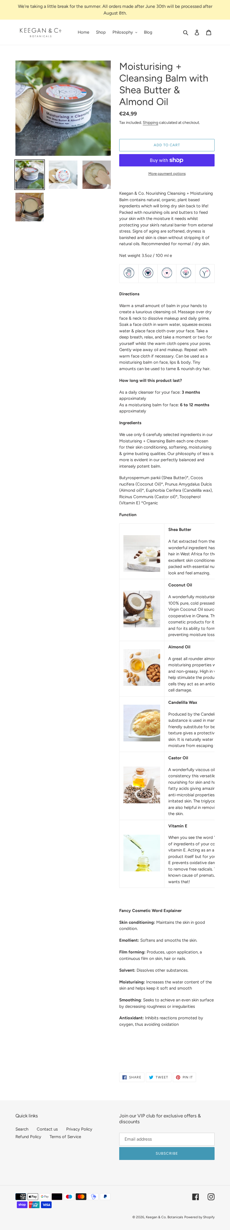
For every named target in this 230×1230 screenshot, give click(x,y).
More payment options (167, 173)
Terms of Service (65, 1136)
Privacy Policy (79, 1129)
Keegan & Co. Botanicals (164, 1217)
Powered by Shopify (199, 1217)
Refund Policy (28, 1136)
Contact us (47, 1129)
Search (21, 1129)
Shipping (150, 122)
